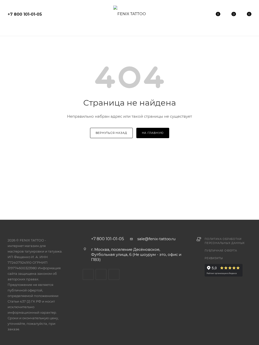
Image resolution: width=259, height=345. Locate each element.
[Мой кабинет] (202, 15)
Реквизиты (214, 258)
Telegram (101, 274)
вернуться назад (111, 133)
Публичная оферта (221, 250)
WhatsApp (114, 274)
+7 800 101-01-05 (25, 14)
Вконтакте (88, 274)
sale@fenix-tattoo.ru (156, 238)
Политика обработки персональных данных (225, 241)
